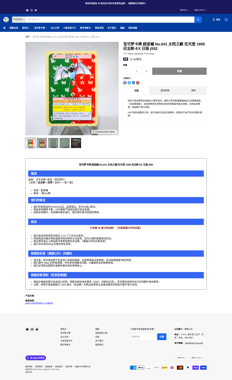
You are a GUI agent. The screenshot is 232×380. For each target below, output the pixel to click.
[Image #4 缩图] (64, 143)
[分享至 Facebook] (124, 82)
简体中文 (183, 10)
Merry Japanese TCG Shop (141, 54)
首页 (27, 37)
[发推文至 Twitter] (129, 82)
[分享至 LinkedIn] (133, 82)
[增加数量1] (146, 71)
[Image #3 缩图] (53, 143)
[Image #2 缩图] (42, 143)
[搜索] (198, 20)
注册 (161, 336)
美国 (199, 10)
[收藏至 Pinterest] (137, 82)
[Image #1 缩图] (30, 143)
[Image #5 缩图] (76, 143)
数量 (125, 65)
